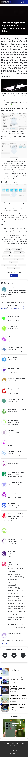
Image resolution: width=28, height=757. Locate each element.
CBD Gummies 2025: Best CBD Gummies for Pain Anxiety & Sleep (16, 516)
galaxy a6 (8, 252)
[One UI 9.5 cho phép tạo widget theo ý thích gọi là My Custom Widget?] (5, 690)
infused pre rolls (13, 337)
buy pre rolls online (14, 451)
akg (8, 249)
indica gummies (13, 368)
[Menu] (26, 2)
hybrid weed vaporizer (15, 399)
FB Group (8, 748)
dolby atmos (17, 249)
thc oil (10, 441)
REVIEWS (12, 750)
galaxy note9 (9, 259)
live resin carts (13, 420)
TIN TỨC (19, 748)
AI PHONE (24, 748)
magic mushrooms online (16, 378)
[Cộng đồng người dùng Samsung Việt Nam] (7, 2)
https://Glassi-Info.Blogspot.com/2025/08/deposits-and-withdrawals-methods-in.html (13, 308)
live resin (11, 462)
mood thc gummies (14, 493)
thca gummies (13, 326)
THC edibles (12, 552)
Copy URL (14, 275)
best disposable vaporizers (17, 410)
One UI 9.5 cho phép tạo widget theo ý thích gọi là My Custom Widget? (18, 688)
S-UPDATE (14, 748)
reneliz (10, 562)
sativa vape (12, 503)
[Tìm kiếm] (23, 2)
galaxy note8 (20, 256)
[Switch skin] (21, 2)
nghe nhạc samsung (9, 265)
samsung (22, 265)
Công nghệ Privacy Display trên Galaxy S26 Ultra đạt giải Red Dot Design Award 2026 (17, 679)
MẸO (16, 750)
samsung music (14, 268)
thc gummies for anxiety (16, 472)
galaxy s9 (14, 262)
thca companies (13, 316)
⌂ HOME (3, 748)
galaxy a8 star (19, 252)
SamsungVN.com (14, 745)
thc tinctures (12, 358)
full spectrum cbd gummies (17, 389)
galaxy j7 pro (8, 256)
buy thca (11, 430)
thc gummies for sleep (15, 482)
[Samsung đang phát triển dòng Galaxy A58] (5, 672)
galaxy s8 (20, 259)
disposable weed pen (15, 347)
